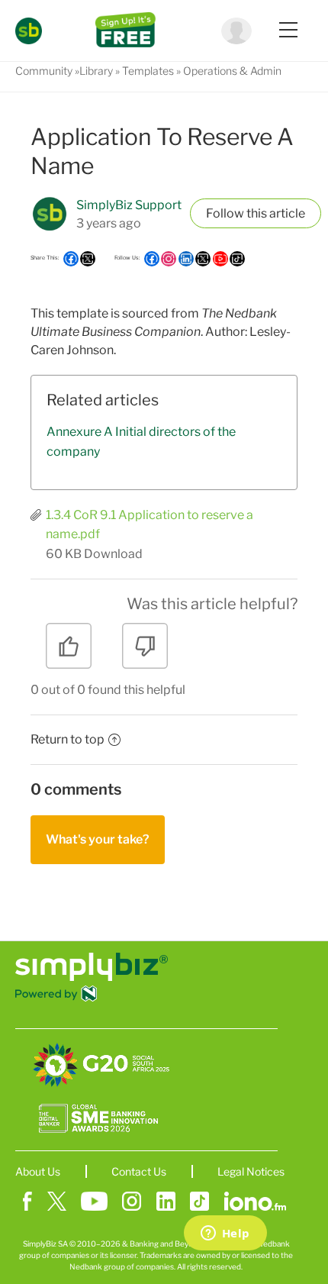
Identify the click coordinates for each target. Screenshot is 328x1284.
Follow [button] (225, 213)
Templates (148, 70)
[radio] (69, 651)
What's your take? (98, 839)
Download (113, 554)
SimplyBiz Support (129, 205)
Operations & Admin (232, 70)
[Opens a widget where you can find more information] (225, 1234)
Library (96, 70)
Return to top (68, 739)
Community (43, 70)
